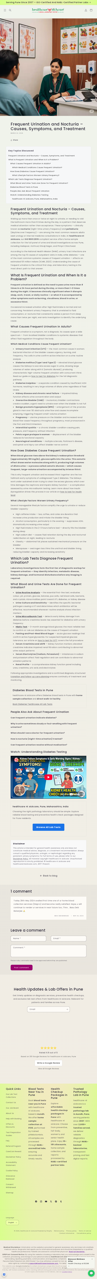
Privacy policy (71, 1231)
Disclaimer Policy (20, 859)
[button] (5, 10)
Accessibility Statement (11, 1163)
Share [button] (15, 140)
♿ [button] (4, 1274)
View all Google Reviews (48, 1068)
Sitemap (9, 1193)
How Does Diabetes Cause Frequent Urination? (32, 171)
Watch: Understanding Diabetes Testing (29, 195)
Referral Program (13, 1146)
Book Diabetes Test (22, 704)
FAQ (7, 1141)
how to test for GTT (47, 640)
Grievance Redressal (10, 1177)
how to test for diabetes (43, 376)
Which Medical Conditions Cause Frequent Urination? (37, 167)
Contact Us (11, 1102)
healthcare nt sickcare (28, 1231)
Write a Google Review (48, 1063)
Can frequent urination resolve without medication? (39, 744)
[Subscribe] (67, 1009)
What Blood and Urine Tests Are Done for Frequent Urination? (39, 183)
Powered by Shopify (45, 1231)
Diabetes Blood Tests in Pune (24, 187)
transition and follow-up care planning (30, 676)
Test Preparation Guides (13, 1134)
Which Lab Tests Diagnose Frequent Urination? (30, 179)
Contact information (66, 1233)
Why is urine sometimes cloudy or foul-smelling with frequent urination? (44, 725)
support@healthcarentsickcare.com (44, 1263)
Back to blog (50, 875)
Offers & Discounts (10, 1125)
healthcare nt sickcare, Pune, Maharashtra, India (35, 199)
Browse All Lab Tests (42, 704)
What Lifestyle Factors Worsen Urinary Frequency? (35, 175)
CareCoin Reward (13, 1151)
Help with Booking (13, 1118)
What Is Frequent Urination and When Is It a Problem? (33, 159)
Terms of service (85, 1231)
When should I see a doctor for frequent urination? (38, 733)
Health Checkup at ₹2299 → (78, 1262)
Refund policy (59, 1231)
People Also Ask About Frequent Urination (29, 191)
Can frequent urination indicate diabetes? (34, 717)
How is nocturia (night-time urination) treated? (36, 738)
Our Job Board (12, 1108)
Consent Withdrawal (11, 1186)
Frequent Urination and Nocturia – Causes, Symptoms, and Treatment (41, 155)
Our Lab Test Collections (11, 1095)
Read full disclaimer (77, 1252)
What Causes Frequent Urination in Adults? (30, 163)
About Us (10, 1113)
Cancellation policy (84, 1233)
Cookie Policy (12, 1170)
